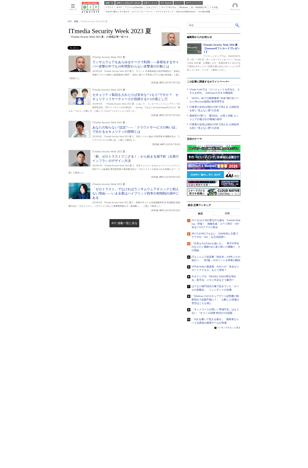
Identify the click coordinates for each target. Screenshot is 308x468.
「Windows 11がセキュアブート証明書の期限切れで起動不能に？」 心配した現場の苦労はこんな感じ (215, 299)
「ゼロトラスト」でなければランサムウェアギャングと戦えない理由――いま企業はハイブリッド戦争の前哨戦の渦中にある (135, 193)
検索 (237, 25)
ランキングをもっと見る (228, 327)
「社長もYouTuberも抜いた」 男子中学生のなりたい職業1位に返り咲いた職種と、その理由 (216, 247)
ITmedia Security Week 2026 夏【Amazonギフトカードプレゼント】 (221, 48)
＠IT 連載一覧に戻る (124, 223)
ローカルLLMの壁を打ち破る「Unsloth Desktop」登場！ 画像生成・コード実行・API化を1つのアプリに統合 (216, 224)
